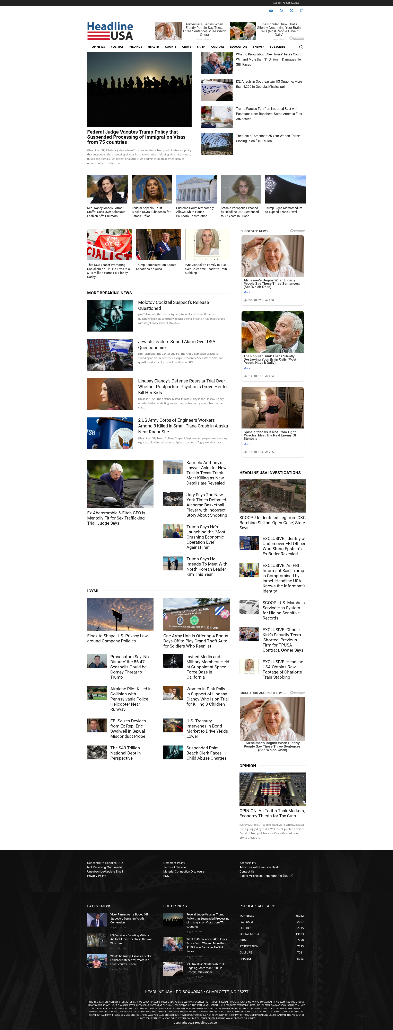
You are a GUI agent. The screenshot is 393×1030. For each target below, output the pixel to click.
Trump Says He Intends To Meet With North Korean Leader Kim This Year (206, 567)
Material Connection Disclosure (183, 871)
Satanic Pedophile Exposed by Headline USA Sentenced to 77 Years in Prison (240, 212)
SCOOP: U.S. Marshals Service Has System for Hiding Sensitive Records (284, 610)
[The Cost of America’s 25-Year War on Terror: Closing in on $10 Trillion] (217, 144)
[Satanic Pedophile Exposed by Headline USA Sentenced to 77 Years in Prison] (241, 189)
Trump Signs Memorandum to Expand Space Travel (283, 210)
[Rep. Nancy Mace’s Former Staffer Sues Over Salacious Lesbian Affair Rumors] (107, 189)
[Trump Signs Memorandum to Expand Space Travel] (285, 189)
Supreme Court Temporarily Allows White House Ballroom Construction (195, 212)
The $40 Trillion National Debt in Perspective (125, 753)
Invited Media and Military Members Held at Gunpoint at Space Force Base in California (207, 667)
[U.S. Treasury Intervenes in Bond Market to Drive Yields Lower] (173, 725)
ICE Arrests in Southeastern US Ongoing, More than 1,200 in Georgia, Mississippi (205, 968)
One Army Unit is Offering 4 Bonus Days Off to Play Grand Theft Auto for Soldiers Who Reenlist (195, 641)
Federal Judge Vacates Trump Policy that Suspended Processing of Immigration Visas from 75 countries (136, 137)
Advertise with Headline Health (259, 867)
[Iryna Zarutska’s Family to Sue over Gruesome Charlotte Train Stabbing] (207, 244)
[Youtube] (271, 11)
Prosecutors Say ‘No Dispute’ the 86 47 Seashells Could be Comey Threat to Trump (129, 667)
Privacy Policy (96, 875)
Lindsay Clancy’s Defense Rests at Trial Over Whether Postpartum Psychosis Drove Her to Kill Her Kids (182, 386)
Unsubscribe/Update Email (105, 871)
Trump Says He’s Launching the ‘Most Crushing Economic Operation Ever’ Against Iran (205, 537)
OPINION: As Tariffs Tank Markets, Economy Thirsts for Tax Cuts (272, 813)
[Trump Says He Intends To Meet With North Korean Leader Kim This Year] (173, 563)
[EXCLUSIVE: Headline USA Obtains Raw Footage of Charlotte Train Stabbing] (249, 666)
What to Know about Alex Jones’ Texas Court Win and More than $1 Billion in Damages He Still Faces (268, 59)
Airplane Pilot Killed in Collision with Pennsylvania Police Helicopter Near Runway (131, 699)
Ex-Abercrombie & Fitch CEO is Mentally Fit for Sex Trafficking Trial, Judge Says (116, 518)
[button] (301, 47)
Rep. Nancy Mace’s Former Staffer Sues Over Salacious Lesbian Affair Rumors (106, 212)
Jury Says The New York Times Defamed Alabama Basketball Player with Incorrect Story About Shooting (206, 505)
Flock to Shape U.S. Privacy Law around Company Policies (117, 638)
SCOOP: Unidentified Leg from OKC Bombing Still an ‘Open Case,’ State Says (272, 522)
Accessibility (247, 863)
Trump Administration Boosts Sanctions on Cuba (156, 267)
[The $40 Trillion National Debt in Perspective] (97, 752)
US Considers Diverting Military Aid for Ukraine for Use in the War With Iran (131, 939)
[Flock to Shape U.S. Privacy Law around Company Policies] (120, 614)
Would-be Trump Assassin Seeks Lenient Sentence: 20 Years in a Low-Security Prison (130, 960)
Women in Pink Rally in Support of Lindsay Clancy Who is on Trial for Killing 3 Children (207, 696)
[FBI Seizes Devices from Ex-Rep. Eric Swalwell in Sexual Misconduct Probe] (97, 725)
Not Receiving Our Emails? (104, 867)
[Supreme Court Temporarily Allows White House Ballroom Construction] (196, 189)
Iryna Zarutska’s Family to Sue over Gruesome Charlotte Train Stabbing (206, 269)
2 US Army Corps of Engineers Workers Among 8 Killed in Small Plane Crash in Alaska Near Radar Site (183, 426)
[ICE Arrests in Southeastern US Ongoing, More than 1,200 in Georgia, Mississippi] (217, 90)
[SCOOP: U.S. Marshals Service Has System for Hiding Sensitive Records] (249, 607)
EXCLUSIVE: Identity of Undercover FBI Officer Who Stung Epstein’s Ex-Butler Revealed (284, 546)
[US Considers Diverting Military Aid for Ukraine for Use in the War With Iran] (97, 940)
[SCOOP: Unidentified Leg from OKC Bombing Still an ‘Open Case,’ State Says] (272, 496)
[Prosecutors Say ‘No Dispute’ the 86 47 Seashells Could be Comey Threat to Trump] (97, 661)
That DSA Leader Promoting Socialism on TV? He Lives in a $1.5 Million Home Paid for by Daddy (108, 271)
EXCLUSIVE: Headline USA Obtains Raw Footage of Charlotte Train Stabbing (283, 669)
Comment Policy (174, 863)
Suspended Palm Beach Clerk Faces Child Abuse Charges (206, 753)
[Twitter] (291, 11)
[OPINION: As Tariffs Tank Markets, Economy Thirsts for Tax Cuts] (272, 789)
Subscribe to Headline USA (105, 863)
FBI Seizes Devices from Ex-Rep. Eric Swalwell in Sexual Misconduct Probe (128, 729)
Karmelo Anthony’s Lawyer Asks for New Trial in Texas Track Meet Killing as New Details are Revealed (206, 473)
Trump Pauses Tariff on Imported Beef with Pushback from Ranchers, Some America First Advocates (269, 114)
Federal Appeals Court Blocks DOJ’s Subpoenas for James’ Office (151, 212)
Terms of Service (174, 867)
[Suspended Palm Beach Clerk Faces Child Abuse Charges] (173, 752)
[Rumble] (281, 11)
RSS (166, 875)
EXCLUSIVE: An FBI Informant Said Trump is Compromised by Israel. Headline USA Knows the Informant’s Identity (284, 578)
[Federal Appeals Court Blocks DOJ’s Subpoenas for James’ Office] (152, 189)
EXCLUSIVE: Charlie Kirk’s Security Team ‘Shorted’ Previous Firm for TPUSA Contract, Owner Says (283, 640)
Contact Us (246, 871)
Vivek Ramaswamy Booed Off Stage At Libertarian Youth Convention (129, 918)
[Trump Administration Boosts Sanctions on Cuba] (158, 244)
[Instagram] (302, 11)
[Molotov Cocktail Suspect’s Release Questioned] (110, 316)
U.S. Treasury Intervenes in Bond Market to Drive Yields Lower (207, 729)
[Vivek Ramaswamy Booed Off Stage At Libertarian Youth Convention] (97, 920)
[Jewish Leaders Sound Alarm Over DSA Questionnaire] (110, 355)
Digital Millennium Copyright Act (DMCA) (266, 875)
